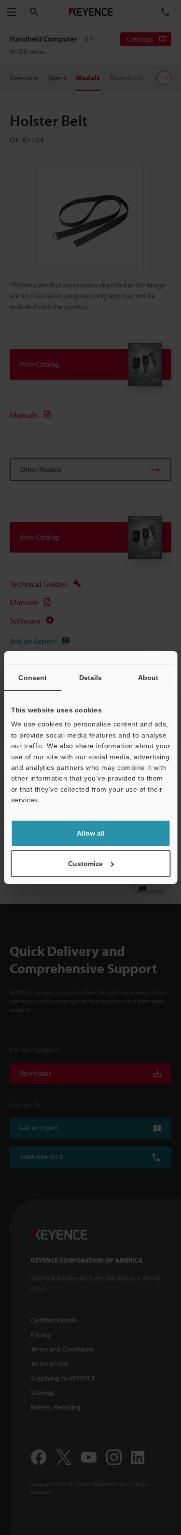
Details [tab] (90, 678)
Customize (85, 863)
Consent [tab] (32, 678)
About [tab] (148, 678)
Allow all (91, 833)
